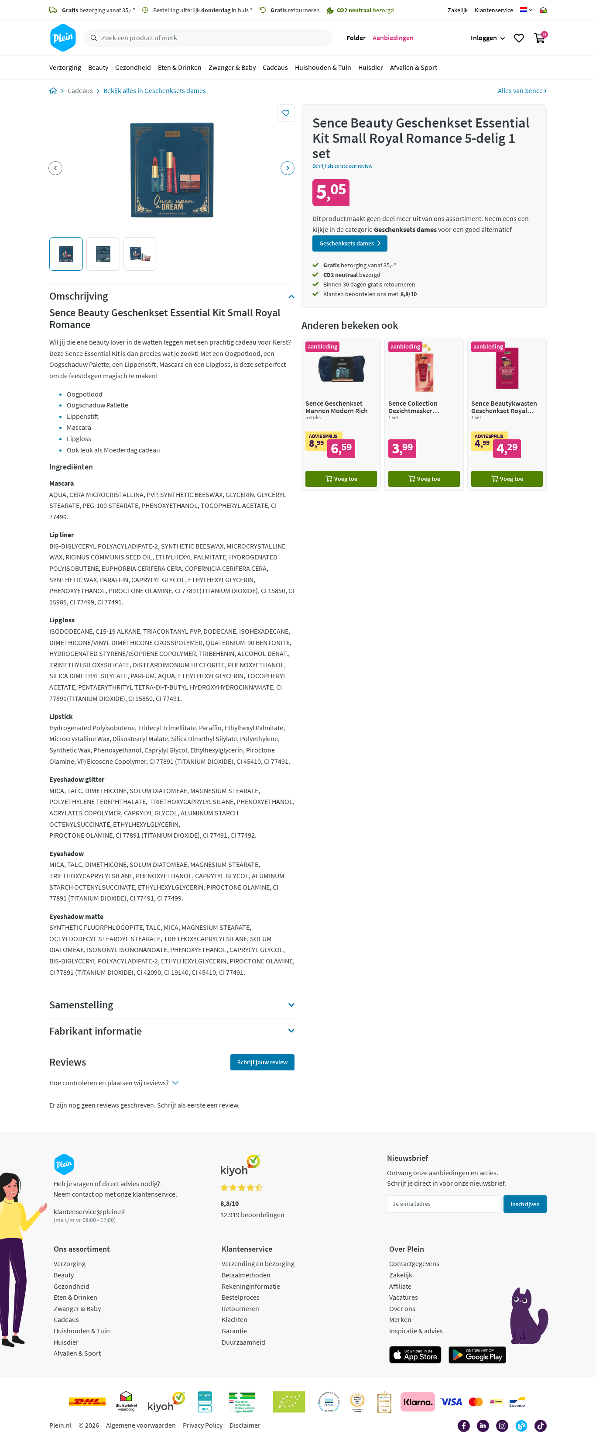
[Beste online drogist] (357, 1402)
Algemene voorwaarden (141, 1425)
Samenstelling (81, 1005)
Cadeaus (275, 67)
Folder (356, 37)
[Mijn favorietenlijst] (519, 38)
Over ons (402, 1308)
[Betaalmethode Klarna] (418, 1401)
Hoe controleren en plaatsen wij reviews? (109, 1082)
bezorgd (351, 275)
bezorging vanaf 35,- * (98, 10)
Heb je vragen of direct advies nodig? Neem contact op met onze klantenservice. (115, 1188)
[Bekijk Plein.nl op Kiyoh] (167, 1402)
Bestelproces (241, 1297)
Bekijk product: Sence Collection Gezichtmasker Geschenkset (424, 414)
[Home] (53, 90)
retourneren (295, 10)
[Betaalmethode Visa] (451, 1402)
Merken (400, 1319)
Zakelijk (458, 10)
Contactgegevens (414, 1263)
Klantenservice (494, 10)
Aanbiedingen (393, 37)
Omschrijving (78, 296)
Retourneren (240, 1308)
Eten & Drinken (180, 67)
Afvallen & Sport (413, 67)
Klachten (234, 1319)
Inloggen (484, 37)
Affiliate (400, 1286)
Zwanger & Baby (232, 67)
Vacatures (403, 1297)
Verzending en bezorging (258, 1263)
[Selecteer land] (526, 10)
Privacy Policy (203, 1425)
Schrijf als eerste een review (342, 165)
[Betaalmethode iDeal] (496, 1401)
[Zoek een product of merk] (92, 38)
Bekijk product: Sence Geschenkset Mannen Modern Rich (341, 414)
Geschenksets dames (175, 90)
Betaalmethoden (246, 1274)
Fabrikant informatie (95, 1031)
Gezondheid (133, 67)
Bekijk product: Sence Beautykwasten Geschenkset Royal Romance (507, 414)
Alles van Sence (521, 90)
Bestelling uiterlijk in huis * (202, 10)
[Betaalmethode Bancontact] (517, 1401)
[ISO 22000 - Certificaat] (329, 1402)
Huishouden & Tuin (323, 67)
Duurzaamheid (243, 1342)
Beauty (98, 67)
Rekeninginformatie (251, 1286)
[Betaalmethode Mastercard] (475, 1401)
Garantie (234, 1330)
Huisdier (370, 67)
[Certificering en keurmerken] (289, 1402)
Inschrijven (525, 1204)
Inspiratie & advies (416, 1330)
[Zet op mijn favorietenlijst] (286, 113)
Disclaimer (244, 1425)
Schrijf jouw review (262, 1062)
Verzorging (65, 67)
